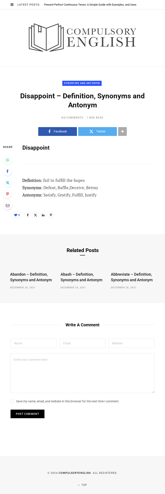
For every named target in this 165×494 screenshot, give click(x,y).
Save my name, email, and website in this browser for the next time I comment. (67, 401)
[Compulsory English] (82, 38)
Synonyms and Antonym (82, 83)
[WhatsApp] (7, 159)
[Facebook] (7, 171)
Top (84, 484)
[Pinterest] (7, 193)
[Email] (7, 205)
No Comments (72, 117)
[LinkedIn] (43, 214)
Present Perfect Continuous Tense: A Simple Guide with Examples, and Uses (90, 4)
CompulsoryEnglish (75, 472)
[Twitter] (7, 182)
